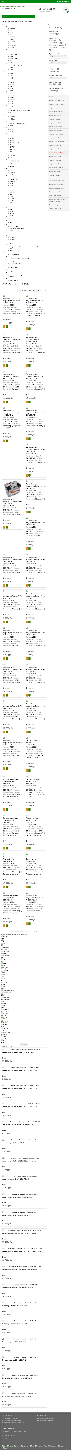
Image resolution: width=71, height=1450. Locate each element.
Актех (11, 232)
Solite (11, 183)
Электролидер (14, 280)
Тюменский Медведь (16, 275)
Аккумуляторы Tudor (55, 164)
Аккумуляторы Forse (55, 126)
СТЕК (11, 271)
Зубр (11, 250)
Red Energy (13, 172)
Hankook (12, 116)
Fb (10, 94)
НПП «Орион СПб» (15, 263)
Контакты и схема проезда (45, 1418)
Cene (11, 69)
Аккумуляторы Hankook (56, 130)
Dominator (13, 79)
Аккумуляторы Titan (55, 156)
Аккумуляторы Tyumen (56, 167)
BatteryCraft (13, 54)
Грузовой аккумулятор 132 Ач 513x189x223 (17, 1396)
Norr (11, 157)
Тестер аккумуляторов (56, 205)
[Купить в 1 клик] (7, 326)
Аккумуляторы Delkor (55, 119)
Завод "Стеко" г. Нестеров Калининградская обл (24, 247)
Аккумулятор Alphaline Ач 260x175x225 (15, 1179)
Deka (11, 73)
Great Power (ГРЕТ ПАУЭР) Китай (20, 110)
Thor (11, 191)
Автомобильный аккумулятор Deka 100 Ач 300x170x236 (21, 1251)
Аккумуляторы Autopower (57, 108)
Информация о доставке (10, 1418)
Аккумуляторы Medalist (56, 134)
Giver (11, 109)
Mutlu (11, 151)
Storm (11, 185)
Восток (12, 239)
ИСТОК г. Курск (14, 254)
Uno (11, 206)
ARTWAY (12, 41)
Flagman (12, 99)
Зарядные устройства (55, 192)
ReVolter (12, 174)
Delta (11, 77)
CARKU (12, 67)
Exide (11, 90)
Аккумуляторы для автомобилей (54, 176)
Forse (11, 103)
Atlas (11, 43)
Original (12, 163)
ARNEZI (12, 39)
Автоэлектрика (14, 226)
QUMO (12, 166)
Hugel (11, 118)
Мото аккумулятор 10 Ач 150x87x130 (14, 1306)
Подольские (13, 267)
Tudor (11, 202)
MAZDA (12, 138)
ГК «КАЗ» (12, 243)
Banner (12, 51)
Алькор (12, 233)
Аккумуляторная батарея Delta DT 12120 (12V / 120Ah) (21, 1233)
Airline (11, 34)
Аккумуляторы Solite (55, 145)
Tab (11, 189)
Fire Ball (12, 97)
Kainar (11, 129)
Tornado (12, 198)
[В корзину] (4, 326)
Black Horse (13, 58)
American (12, 38)
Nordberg (12, 155)
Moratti (12, 148)
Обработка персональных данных (13, 1422)
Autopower (13, 45)
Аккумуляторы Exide (55, 123)
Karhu (11, 131)
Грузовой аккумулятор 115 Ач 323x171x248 (17, 1378)
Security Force (14, 179)
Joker (11, 125)
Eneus (11, 88)
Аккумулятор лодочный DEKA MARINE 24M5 (17, 1287)
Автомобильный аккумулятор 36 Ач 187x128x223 (19, 1125)
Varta (11, 211)
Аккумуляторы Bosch (55, 115)
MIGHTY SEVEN (14, 142)
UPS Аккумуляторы (55, 96)
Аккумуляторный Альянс (17, 228)
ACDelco (12, 28)
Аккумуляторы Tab (54, 149)
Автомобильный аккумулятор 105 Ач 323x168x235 (19, 1052)
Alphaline (12, 36)
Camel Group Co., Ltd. (16, 66)
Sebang (12, 178)
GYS (11, 112)
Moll (11, 144)
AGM (11, 32)
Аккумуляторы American (56, 104)
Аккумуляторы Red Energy (57, 141)
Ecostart (12, 84)
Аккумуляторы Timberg (56, 152)
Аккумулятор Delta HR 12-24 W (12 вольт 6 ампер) (19, 1161)
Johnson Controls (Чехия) (17, 123)
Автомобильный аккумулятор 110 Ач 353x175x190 (19, 1070)
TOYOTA (12, 200)
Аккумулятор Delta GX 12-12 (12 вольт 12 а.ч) (17, 1143)
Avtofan (12, 47)
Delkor (11, 75)
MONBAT (12, 146)
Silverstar (12, 181)
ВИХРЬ (12, 237)
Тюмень (12, 276)
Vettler (11, 215)
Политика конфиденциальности (12, 1420)
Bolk (11, 60)
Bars (11, 53)
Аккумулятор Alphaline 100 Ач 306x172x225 (17, 1197)
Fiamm (12, 95)
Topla (11, 196)
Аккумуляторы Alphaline (56, 100)
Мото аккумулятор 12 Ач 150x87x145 (14, 1342)
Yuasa (11, 222)
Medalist (12, 140)
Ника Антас (13, 261)
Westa (11, 219)
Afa (11, 30)
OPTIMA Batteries (15, 161)
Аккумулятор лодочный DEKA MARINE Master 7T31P (20, 1269)
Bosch (11, 62)
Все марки (24, 1044)
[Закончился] (27, 923)
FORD (11, 101)
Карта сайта (5, 1438)
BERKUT (12, 56)
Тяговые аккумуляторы (56, 208)
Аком (11, 230)
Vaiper (11, 209)
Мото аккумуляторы (55, 195)
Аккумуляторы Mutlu (55, 138)
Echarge (12, 82)
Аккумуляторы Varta (55, 171)
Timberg (12, 192)
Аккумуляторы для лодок (56, 180)
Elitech (11, 86)
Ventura (12, 213)
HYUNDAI (12, 120)
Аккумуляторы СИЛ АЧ (56, 184)
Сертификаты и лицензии (45, 1420)
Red (11, 170)
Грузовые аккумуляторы (56, 188)
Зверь (11, 248)
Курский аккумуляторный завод (19, 258)
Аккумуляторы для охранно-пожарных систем (57, 200)
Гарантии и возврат (9, 1425)
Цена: (4, 1058)
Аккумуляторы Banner (55, 111)
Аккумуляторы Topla (55, 160)
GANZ (11, 107)
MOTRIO (12, 150)
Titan (11, 194)
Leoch (11, 135)
